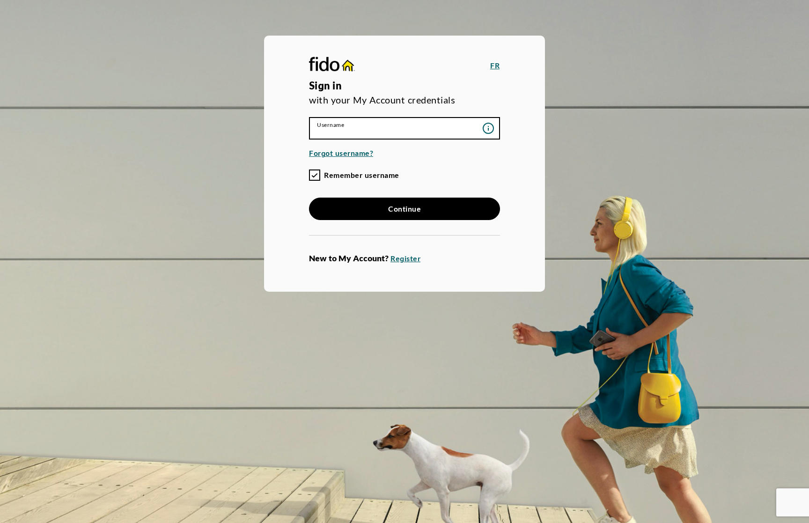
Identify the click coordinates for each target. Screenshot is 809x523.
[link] (332, 65)
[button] (495, 65)
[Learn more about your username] (488, 128)
